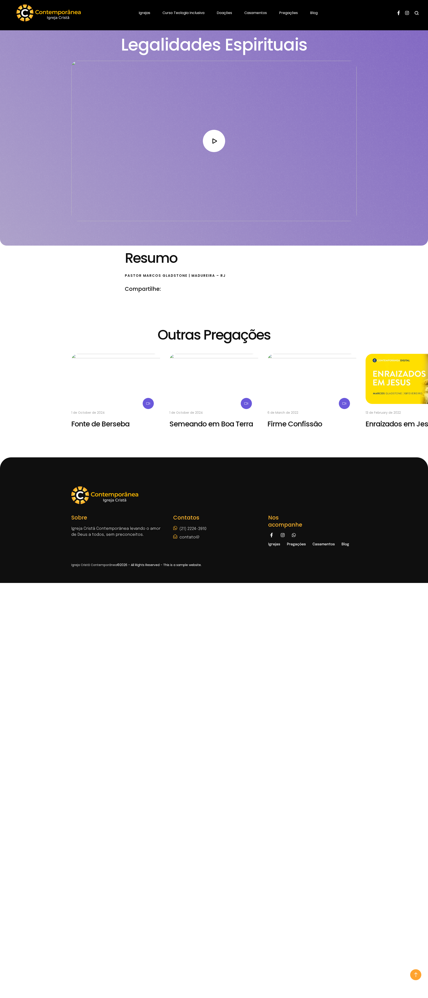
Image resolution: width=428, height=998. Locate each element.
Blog (314, 12)
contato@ (189, 537)
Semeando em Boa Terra (211, 424)
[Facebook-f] (398, 13)
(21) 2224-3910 (192, 529)
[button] (415, 974)
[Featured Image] (115, 379)
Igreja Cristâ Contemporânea (94, 565)
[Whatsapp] (294, 535)
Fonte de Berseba (100, 424)
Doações (224, 12)
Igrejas (144, 12)
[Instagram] (407, 13)
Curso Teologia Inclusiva (183, 12)
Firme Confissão (295, 424)
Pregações (288, 12)
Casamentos (255, 12)
